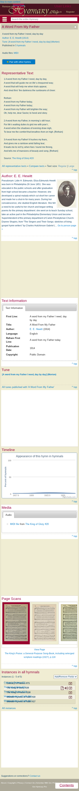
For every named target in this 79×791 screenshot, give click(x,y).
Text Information (14, 308)
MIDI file (14, 524)
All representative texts (14, 166)
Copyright (12, 783)
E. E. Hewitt (36, 329)
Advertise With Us (43, 783)
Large (71, 166)
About (3, 783)
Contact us (35, 776)
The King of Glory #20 (23, 158)
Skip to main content (10, 2)
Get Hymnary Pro (39, 787)
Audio (9, 515)
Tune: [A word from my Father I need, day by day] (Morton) (31, 42)
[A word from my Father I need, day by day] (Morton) (29, 374)
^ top (74, 170)
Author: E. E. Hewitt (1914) (15, 38)
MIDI (16, 53)
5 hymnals (20, 45)
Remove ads (8, 6)
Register (70, 12)
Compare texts (37, 166)
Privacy (20, 783)
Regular (62, 166)
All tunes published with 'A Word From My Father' (28, 387)
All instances (9, 708)
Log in (58, 12)
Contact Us (30, 783)
